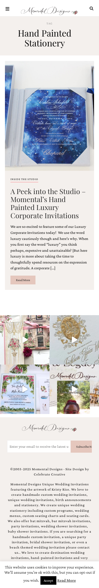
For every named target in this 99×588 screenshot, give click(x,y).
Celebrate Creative (49, 474)
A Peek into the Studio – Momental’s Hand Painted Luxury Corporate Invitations (48, 203)
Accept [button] (48, 580)
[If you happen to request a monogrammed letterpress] (74, 340)
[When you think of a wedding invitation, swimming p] (25, 389)
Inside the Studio (24, 179)
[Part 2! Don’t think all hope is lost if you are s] (74, 389)
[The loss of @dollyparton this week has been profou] (25, 340)
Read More (23, 280)
